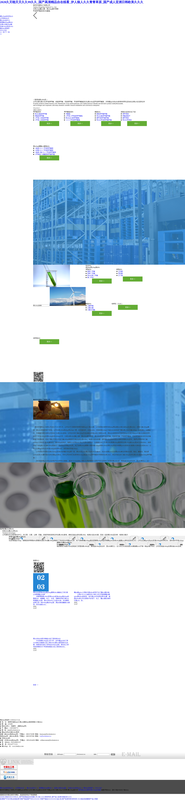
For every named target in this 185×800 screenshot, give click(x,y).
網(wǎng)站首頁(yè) (6, 16)
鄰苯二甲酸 (91, 271)
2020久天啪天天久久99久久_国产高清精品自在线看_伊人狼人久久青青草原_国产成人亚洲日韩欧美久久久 (71, 2)
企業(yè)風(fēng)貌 (6, 24)
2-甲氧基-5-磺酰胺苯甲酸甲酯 (45, 154)
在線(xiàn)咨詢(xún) (6, 26)
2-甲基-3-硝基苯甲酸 (42, 118)
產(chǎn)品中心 (5, 20)
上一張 (2, 32)
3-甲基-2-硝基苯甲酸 (42, 120)
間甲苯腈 (126, 114)
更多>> (49, 123)
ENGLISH (3, 30)
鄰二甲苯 (90, 277)
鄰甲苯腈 (126, 118)
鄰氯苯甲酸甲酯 (102, 114)
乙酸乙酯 (90, 308)
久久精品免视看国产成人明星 (88, 799)
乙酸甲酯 (90, 306)
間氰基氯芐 (126, 116)
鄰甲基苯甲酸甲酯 (103, 118)
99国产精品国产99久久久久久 (30, 799)
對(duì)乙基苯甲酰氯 (72, 118)
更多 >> (35, 685)
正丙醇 (120, 271)
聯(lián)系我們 (4, 28)
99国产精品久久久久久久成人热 (51, 799)
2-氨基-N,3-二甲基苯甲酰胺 (44, 148)
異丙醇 (120, 273)
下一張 (7, 32)
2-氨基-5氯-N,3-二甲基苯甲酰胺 (45, 152)
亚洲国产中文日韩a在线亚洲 (9, 799)
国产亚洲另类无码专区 (69, 799)
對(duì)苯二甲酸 (92, 275)
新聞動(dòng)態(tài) (6, 22)
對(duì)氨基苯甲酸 (41, 114)
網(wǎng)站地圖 (95, 790)
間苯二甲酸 (91, 273)
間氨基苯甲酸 (39, 116)
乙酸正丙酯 (91, 310)
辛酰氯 (68, 114)
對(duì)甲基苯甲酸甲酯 (104, 120)
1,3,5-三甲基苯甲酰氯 (73, 120)
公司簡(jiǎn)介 (4, 18)
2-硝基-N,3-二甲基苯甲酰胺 (44, 150)
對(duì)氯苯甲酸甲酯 (103, 116)
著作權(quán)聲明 (84, 790)
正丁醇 (120, 275)
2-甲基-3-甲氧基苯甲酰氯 (74, 116)
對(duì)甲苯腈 (127, 120)
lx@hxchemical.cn (45, 736)
